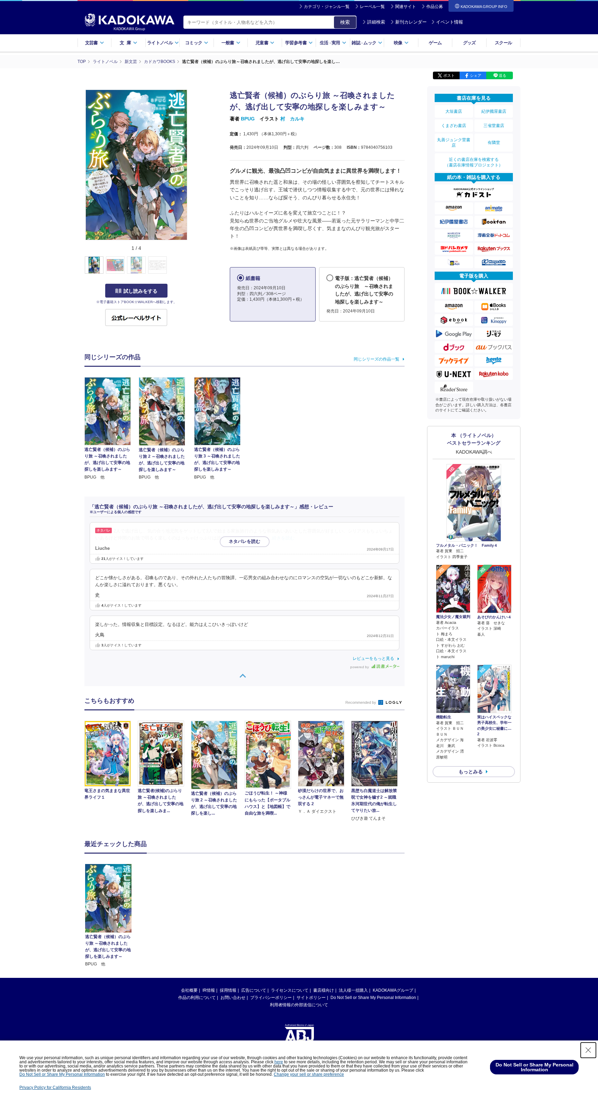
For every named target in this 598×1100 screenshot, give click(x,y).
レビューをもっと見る (373, 658)
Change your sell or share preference (309, 1074)
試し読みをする (140, 291)
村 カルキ (292, 118)
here (278, 1062)
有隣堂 (494, 142)
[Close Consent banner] (588, 1050)
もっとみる (471, 771)
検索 (345, 22)
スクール (503, 42)
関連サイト (405, 6)
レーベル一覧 (372, 6)
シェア (475, 75)
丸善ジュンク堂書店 (453, 142)
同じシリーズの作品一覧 (376, 359)
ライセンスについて (289, 990)
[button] (192, 265)
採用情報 (228, 990)
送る (502, 75)
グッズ (469, 42)
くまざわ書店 (453, 125)
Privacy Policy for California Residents (55, 1087)
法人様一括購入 (353, 990)
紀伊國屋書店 (493, 111)
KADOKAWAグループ (393, 990)
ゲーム (435, 42)
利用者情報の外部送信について (299, 1004)
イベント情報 (449, 22)
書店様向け (323, 990)
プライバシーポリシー (271, 997)
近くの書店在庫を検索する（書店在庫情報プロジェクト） (474, 162)
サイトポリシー (311, 997)
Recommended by (361, 702)
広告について (253, 990)
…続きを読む (281, 538)
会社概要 (189, 990)
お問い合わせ (232, 997)
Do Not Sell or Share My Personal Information (373, 998)
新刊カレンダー (411, 22)
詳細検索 (376, 22)
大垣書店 (453, 111)
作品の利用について (197, 997)
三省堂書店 (493, 125)
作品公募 (434, 6)
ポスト (449, 75)
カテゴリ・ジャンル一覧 (327, 6)
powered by (360, 667)
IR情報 (208, 990)
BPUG (248, 118)
